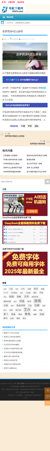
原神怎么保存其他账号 (12, 336)
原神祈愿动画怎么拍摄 (12, 340)
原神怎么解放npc (10, 368)
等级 (11, 310)
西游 (20, 314)
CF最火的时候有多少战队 (13, 159)
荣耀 (40, 310)
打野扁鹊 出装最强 (10, 155)
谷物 (42, 314)
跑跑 (12, 318)
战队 (44, 87)
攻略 (19, 296)
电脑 (43, 306)
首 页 (4, 2)
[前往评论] (47, 396)
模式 (15, 301)
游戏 (37, 300)
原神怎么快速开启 (10, 360)
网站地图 (16, 386)
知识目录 (20, 2)
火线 (6, 305)
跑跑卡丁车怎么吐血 (11, 332)
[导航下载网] (25, 9)
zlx (9, 39)
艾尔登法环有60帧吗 (11, 344)
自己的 (18, 309)
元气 (23, 289)
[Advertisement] (25, 426)
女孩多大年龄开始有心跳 (13, 348)
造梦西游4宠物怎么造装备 (15, 136)
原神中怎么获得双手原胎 (12, 167)
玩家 (37, 305)
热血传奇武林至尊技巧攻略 (37, 155)
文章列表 (11, 2)
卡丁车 (6, 293)
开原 (41, 292)
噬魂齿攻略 (31, 159)
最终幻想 (7, 301)
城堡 (21, 293)
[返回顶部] (47, 402)
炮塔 (12, 306)
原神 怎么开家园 (33, 167)
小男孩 (25, 398)
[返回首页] (47, 390)
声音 (16, 79)
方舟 (26, 296)
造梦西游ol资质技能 (37, 143)
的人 (5, 310)
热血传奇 (21, 305)
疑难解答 (23, 386)
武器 (22, 301)
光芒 (36, 288)
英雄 (34, 310)
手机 (5, 297)
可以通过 (14, 292)
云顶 (11, 288)
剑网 (42, 289)
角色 (28, 314)
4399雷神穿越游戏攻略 (12, 171)
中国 (9, 79)
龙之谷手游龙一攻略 (34, 163)
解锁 (35, 314)
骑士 (24, 318)
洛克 (29, 301)
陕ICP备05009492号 (33, 386)
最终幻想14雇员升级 (11, 356)
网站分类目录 (37, 383)
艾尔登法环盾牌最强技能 (13, 352)
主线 (5, 289)
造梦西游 (10, 22)
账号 (6, 318)
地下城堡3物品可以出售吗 (36, 171)
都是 (18, 318)
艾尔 (27, 309)
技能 (11, 296)
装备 (13, 314)
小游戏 (28, 292)
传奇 (17, 289)
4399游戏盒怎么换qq (11, 163)
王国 (30, 305)
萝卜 (6, 314)
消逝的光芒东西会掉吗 (12, 364)
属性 (35, 292)
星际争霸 (35, 297)
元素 (29, 289)
